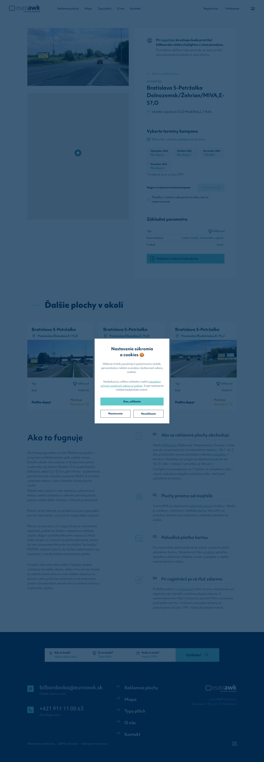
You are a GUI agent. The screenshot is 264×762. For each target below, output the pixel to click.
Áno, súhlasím (132, 401)
